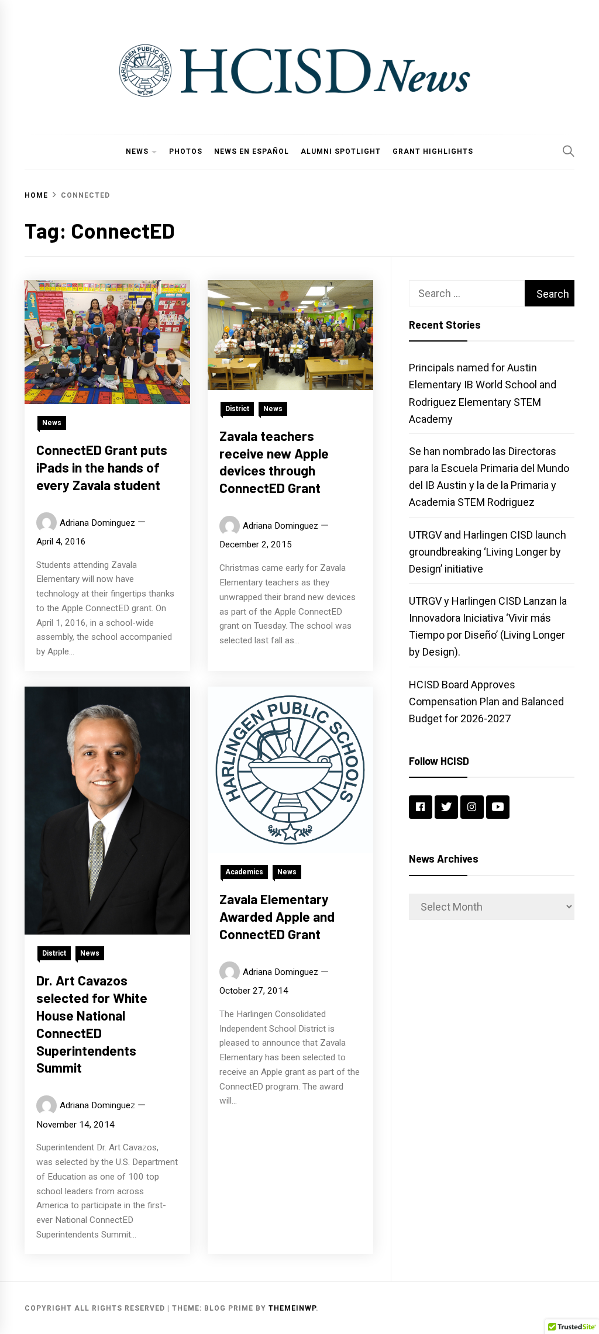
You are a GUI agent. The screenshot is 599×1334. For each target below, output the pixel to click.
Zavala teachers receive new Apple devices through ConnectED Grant (274, 462)
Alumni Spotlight (341, 151)
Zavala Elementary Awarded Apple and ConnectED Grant (277, 916)
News (137, 151)
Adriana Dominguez (97, 523)
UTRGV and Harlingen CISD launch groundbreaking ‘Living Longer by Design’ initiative (487, 552)
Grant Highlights (433, 151)
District (237, 409)
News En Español (251, 151)
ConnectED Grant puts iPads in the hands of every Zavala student (101, 467)
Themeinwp (292, 1308)
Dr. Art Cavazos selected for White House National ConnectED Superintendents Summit (91, 1024)
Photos (185, 151)
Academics (244, 872)
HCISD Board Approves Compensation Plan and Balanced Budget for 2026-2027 (486, 701)
